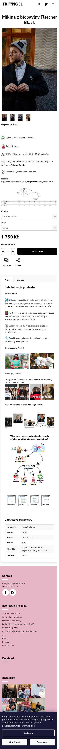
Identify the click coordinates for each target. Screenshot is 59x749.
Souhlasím (42, 742)
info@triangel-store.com (13, 583)
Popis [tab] (7, 280)
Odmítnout (14, 742)
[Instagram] (12, 592)
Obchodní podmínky (11, 620)
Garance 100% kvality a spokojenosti (19, 631)
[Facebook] (5, 592)
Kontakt (6, 642)
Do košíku (39, 251)
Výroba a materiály (11, 613)
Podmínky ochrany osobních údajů (18, 624)
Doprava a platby (10, 627)
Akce (4, 635)
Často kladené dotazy (12, 617)
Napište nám (8, 645)
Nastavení (28, 733)
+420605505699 (10, 586)
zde (33, 725)
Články (5, 638)
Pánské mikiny (28, 527)
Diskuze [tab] (20, 280)
